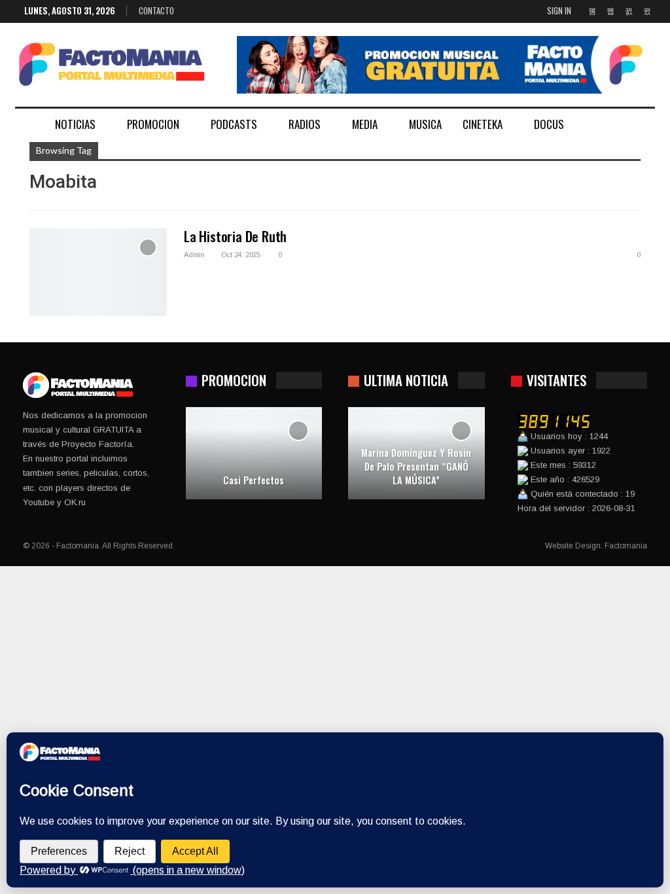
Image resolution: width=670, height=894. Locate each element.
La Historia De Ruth (235, 236)
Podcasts (234, 124)
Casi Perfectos (253, 480)
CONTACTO (156, 10)
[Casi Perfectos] (254, 453)
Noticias (75, 124)
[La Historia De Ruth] (98, 272)
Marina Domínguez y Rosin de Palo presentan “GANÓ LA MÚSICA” (416, 466)
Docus (549, 124)
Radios (305, 124)
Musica (425, 124)
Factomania (626, 545)
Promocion (153, 124)
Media (365, 124)
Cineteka (482, 124)
